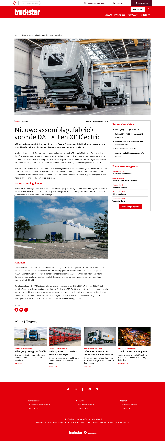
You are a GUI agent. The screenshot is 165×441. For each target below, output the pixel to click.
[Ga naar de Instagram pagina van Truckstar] (75, 389)
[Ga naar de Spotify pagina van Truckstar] (97, 389)
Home (16, 35)
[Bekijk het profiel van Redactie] (21, 121)
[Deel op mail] (21, 310)
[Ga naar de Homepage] (27, 12)
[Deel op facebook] (16, 310)
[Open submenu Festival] (137, 15)
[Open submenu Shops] (149, 15)
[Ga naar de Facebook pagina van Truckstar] (82, 389)
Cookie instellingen (105, 422)
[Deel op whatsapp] (26, 310)
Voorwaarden (124, 422)
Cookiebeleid (115, 422)
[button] (141, 3)
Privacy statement (92, 422)
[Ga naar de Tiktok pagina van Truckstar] (68, 389)
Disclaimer (83, 422)
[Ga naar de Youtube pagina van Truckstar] (89, 389)
